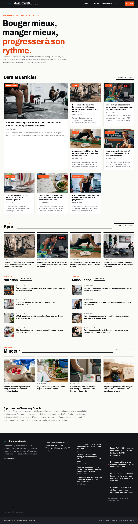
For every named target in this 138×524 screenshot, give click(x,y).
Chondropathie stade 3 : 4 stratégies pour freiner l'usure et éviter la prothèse (121, 489)
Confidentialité (22, 521)
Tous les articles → (125, 77)
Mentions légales (9, 521)
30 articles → (99, 278)
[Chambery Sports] (9, 3)
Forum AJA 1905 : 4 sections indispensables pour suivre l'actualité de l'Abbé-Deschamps (121, 451)
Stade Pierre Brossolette (55, 443)
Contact (129, 4)
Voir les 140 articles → (124, 225)
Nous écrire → (9, 458)
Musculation (107, 4)
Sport (86, 4)
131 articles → (26, 278)
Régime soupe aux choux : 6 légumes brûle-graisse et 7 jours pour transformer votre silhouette (121, 477)
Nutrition (95, 4)
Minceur (119, 4)
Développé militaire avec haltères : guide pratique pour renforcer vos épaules (122, 464)
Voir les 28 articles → (124, 350)
